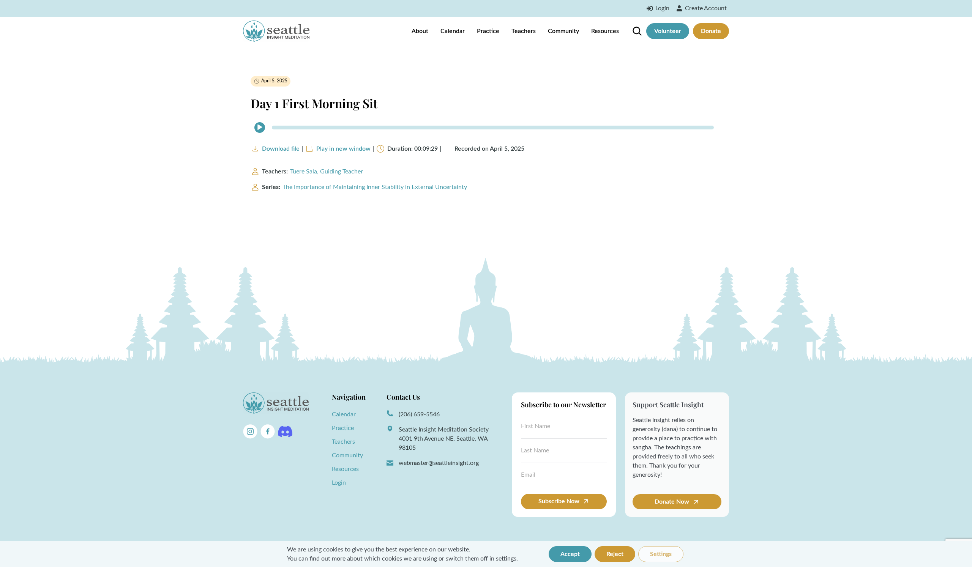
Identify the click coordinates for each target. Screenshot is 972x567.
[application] (486, 127)
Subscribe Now (558, 501)
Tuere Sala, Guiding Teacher (326, 172)
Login (339, 483)
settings (506, 559)
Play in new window (343, 149)
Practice (488, 31)
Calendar (452, 31)
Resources (605, 31)
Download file (281, 149)
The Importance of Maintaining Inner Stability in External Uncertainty (374, 187)
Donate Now (673, 502)
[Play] (260, 127)
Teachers (523, 31)
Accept (570, 554)
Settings (661, 554)
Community (563, 31)
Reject (614, 554)
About (420, 31)
